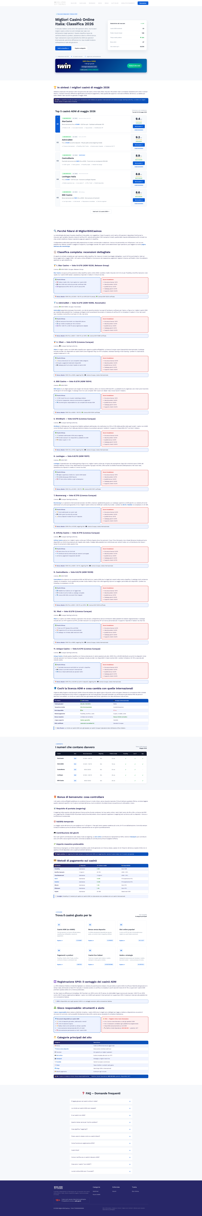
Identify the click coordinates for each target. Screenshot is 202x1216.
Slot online (59, 1055)
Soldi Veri (74, 3)
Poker (58, 1065)
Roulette (58, 1062)
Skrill (124, 505)
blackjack (133, 837)
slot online (98, 837)
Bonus (106, 3)
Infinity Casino (58, 540)
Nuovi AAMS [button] (83, 3)
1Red (55, 618)
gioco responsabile (61, 1012)
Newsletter (143, 3)
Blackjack (59, 1058)
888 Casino (57, 389)
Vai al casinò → (139, 126)
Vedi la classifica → (63, 48)
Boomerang (57, 503)
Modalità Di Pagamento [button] (128, 3)
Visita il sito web (134, 66)
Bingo (57, 1068)
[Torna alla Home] (60, 3)
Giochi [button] (100, 3)
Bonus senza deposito (62, 1049)
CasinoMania (58, 579)
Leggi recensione (139, 129)
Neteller (130, 505)
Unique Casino (58, 656)
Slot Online (135, 1191)
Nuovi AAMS (96, 1194)
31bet (55, 349)
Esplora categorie (80, 48)
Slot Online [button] (114, 3)
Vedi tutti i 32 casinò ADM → (101, 211)
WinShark (57, 426)
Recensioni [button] (92, 3)
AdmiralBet (57, 310)
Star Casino (57, 273)
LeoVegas (56, 463)
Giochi (114, 1191)
